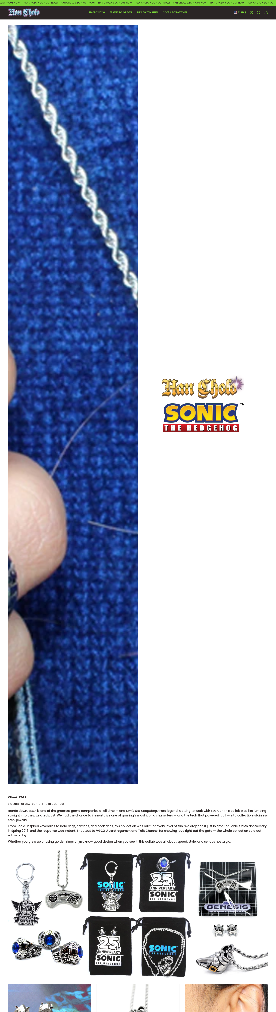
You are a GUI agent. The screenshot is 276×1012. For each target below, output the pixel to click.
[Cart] (266, 12)
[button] (96, 12)
